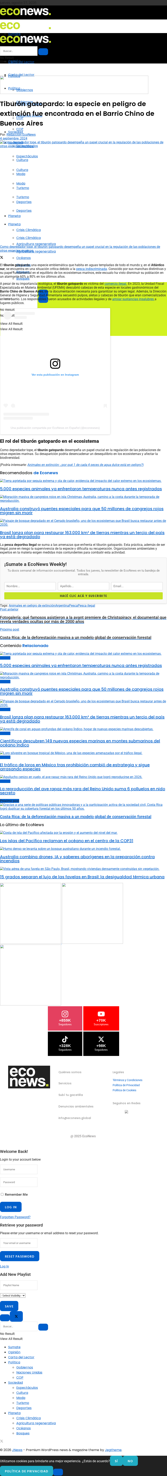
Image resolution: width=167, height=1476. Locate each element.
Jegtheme (113, 1450)
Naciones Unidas (29, 1372)
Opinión (14, 1352)
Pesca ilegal (86, 605)
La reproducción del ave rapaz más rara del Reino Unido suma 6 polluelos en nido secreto (82, 791)
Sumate (14, 1347)
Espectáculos (27, 156)
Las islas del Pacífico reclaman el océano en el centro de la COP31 (66, 841)
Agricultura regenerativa (36, 251)
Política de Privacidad (126, 1085)
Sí (116, 1461)
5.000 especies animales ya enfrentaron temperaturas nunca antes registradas (81, 489)
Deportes (24, 210)
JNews (17, 1450)
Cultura (22, 170)
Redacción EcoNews (21, 135)
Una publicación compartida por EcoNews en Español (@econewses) (55, 427)
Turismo (22, 197)
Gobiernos (24, 1367)
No (130, 1461)
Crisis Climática (28, 230)
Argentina (62, 605)
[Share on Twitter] (1, 258)
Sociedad (15, 132)
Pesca (73, 605)
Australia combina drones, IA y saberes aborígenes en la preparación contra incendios (77, 859)
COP (19, 129)
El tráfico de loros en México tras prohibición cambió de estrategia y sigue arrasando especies (75, 767)
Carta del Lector (21, 62)
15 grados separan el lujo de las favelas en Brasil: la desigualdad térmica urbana (82, 877)
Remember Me (16, 1194)
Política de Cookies (124, 1090)
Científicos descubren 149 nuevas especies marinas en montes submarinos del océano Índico (80, 743)
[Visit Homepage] (25, 16)
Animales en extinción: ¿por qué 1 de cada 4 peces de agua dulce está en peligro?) (85, 465)
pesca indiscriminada (91, 269)
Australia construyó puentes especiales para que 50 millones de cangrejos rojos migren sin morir (82, 511)
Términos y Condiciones (127, 1080)
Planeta (14, 216)
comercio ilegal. (115, 284)
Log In (4, 1266)
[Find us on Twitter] (1, 1441)
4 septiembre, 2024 (13, 138)
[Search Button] (43, 51)
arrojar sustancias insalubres (133, 299)
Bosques (23, 278)
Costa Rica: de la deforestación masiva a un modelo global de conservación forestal (75, 816)
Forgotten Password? (15, 1217)
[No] (58, 1472)
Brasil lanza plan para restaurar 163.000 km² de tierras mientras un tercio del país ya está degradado (82, 535)
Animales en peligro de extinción (32, 605)
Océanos (23, 1428)
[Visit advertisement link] (74, 93)
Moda (20, 183)
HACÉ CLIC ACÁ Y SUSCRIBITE (83, 595)
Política (14, 1362)
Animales (5, 658)
